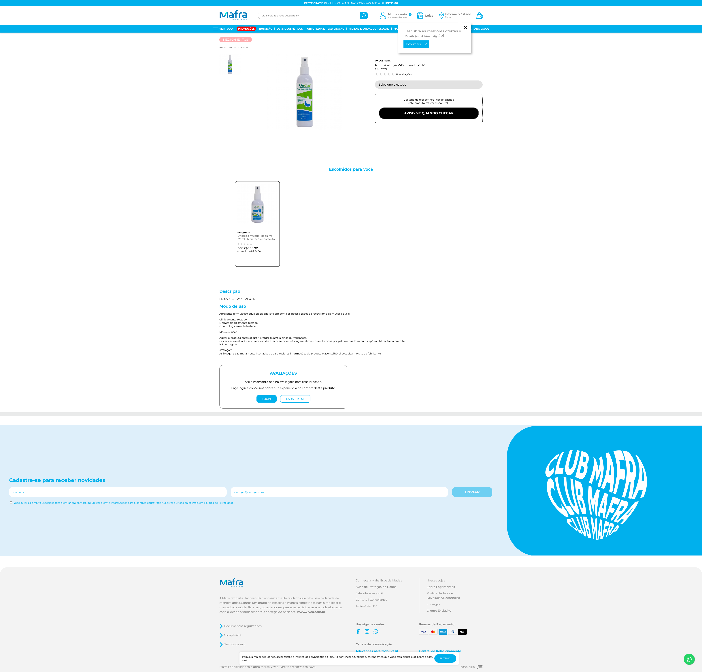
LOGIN (266, 399)
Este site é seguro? (369, 593)
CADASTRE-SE (295, 399)
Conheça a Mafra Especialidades (379, 580)
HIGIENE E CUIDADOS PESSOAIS (369, 28)
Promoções (246, 28)
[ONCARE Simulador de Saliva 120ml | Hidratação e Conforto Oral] (257, 207)
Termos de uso (234, 644)
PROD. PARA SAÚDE (476, 28)
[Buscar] (364, 15)
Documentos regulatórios (243, 626)
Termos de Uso (366, 606)
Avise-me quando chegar (429, 113)
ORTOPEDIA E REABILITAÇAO (325, 28)
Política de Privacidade (218, 502)
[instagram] (366, 631)
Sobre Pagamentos (441, 587)
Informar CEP (416, 44)
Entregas (433, 604)
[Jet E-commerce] (471, 667)
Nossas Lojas (436, 580)
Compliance (232, 635)
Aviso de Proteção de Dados (376, 587)
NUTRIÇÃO (265, 28)
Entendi (445, 658)
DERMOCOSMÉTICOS (290, 28)
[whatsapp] (375, 631)
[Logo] (233, 15)
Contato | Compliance (371, 599)
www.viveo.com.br (311, 612)
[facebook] (358, 631)
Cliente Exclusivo (439, 610)
